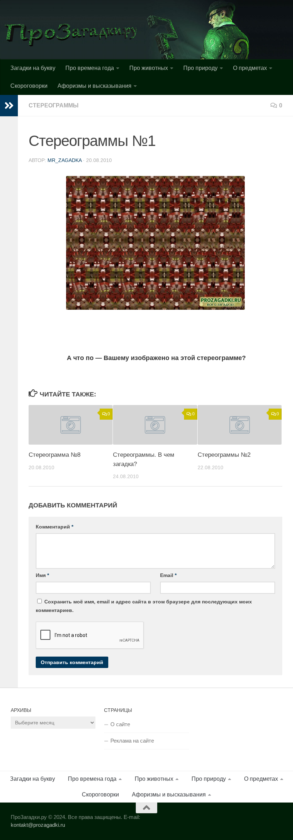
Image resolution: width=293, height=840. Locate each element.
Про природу (200, 68)
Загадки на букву (32, 68)
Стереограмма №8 (54, 454)
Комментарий (54, 527)
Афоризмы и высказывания (94, 86)
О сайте (120, 724)
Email (168, 575)
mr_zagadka (64, 160)
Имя (42, 575)
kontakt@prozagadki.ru (38, 825)
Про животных (148, 68)
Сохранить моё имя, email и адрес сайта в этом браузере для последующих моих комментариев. (144, 606)
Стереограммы (54, 105)
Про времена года (89, 68)
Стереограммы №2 (224, 454)
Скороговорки (29, 86)
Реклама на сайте (132, 741)
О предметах (250, 68)
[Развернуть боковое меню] (9, 105)
